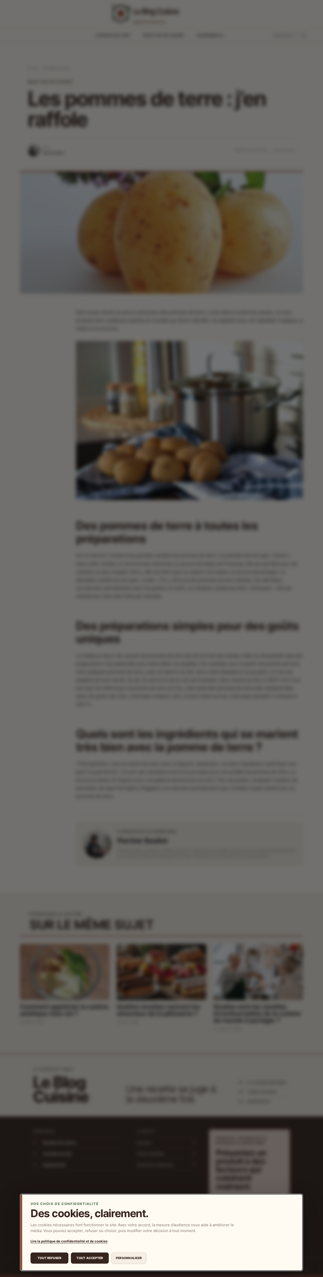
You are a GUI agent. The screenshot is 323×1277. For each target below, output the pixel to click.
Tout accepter (89, 1258)
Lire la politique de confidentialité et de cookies (69, 1241)
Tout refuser (49, 1258)
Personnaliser (129, 1258)
